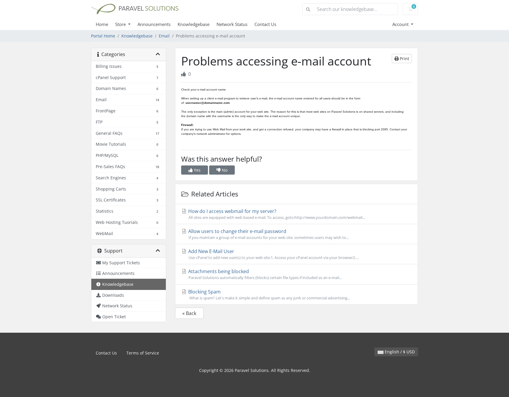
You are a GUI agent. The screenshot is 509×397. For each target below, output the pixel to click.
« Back (189, 313)
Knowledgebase (193, 24)
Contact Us (265, 24)
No (224, 170)
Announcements (154, 24)
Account (401, 24)
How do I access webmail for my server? (276, 214)
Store (121, 24)
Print (404, 58)
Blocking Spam (268, 294)
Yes (197, 170)
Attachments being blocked (264, 274)
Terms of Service (142, 353)
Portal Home (103, 36)
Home (102, 24)
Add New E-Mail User (272, 254)
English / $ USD (399, 352)
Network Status (232, 24)
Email (164, 36)
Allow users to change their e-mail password (268, 234)
